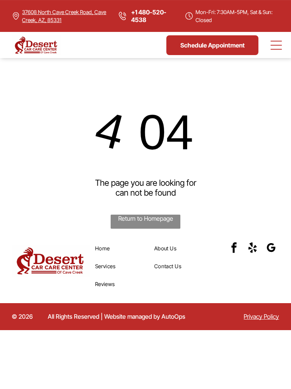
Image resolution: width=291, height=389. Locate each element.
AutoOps (173, 316)
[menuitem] (122, 248)
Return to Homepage (145, 218)
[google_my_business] (271, 248)
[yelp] (252, 248)
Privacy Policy (261, 316)
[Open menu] (276, 45)
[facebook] (233, 248)
